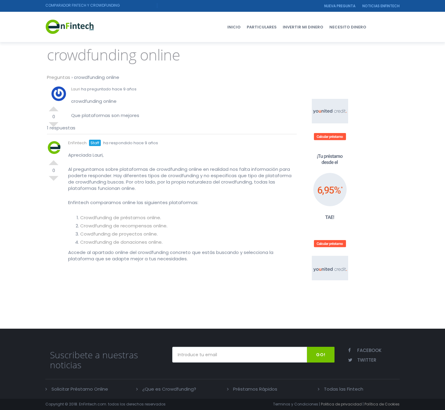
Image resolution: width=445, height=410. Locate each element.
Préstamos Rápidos (255, 389)
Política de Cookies (382, 404)
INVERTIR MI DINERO (303, 27)
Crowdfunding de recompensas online (123, 226)
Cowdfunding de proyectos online (118, 234)
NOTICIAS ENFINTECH (381, 5)
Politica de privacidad (341, 404)
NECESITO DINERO (347, 27)
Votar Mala (53, 127)
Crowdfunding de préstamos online (120, 217)
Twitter (366, 360)
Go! (320, 355)
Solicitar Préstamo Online (79, 389)
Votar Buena (53, 106)
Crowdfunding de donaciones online (121, 242)
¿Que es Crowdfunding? (169, 389)
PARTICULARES (262, 27)
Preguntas (58, 77)
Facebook (369, 350)
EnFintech (77, 143)
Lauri (75, 89)
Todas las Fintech (343, 389)
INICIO (234, 27)
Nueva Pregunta (339, 5)
